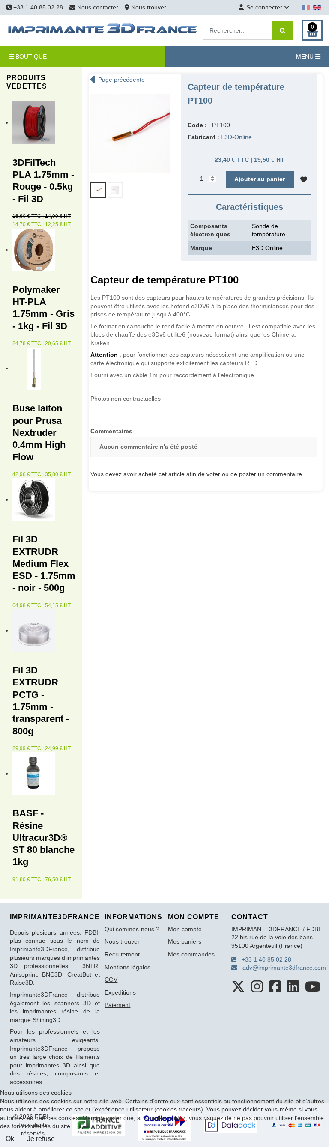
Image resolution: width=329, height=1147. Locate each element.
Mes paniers (184, 941)
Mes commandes (191, 954)
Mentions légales (127, 967)
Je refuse (41, 1138)
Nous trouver (147, 7)
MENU (305, 56)
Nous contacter (97, 7)
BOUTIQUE (30, 56)
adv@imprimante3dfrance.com (281, 967)
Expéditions (120, 992)
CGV (111, 979)
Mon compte (185, 929)
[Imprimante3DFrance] (102, 30)
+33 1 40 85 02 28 (37, 7)
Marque (201, 247)
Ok (10, 1138)
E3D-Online (236, 137)
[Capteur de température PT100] (130, 132)
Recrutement (122, 954)
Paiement (117, 1004)
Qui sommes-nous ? (132, 929)
